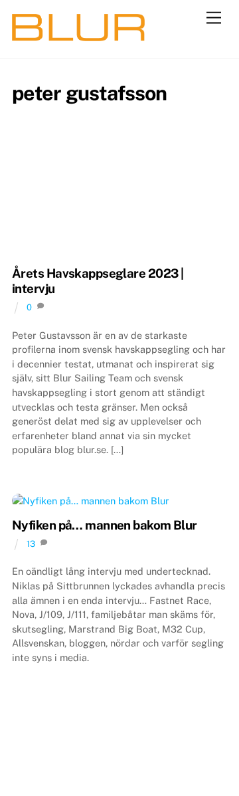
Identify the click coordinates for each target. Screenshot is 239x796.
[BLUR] (78, 35)
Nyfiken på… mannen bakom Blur (104, 525)
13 (31, 544)
